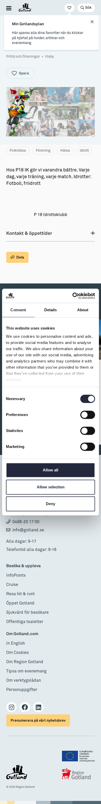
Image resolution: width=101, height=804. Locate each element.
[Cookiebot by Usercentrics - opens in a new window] (72, 295)
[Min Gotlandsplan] (69, 8)
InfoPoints (16, 575)
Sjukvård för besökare (27, 612)
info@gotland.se (28, 530)
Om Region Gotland (24, 662)
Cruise (12, 585)
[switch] (87, 415)
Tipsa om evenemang (26, 671)
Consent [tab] (18, 310)
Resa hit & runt (20, 594)
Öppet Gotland (20, 603)
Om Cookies (17, 653)
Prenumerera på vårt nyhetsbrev (38, 720)
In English (15, 643)
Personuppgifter (21, 690)
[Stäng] (92, 21)
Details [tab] (50, 310)
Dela (20, 257)
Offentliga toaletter (24, 622)
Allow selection (50, 487)
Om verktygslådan (23, 680)
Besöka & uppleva (23, 566)
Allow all (50, 470)
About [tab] (83, 310)
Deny (50, 504)
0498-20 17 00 (25, 522)
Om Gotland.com (22, 634)
